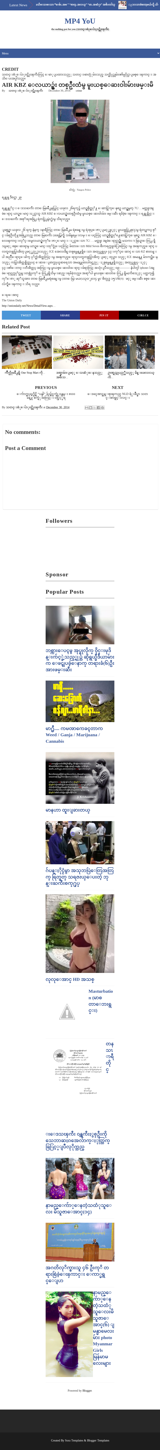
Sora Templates (74, 1440)
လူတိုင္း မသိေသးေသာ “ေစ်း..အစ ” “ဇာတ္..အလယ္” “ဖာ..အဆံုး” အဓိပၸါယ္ (53, 4)
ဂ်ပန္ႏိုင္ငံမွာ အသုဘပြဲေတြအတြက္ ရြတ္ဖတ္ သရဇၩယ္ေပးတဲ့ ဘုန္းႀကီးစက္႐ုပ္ (80, 877)
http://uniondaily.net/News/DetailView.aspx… (29, 305)
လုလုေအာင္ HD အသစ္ (70, 979)
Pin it (104, 315)
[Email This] (87, 408)
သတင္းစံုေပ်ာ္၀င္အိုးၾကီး (26, 90)
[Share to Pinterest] (102, 408)
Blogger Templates (98, 1440)
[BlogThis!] (91, 408)
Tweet (26, 315)
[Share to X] (94, 408)
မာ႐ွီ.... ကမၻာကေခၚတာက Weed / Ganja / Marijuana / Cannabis (74, 735)
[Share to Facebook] (98, 408)
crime (79, 90)
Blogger (87, 1390)
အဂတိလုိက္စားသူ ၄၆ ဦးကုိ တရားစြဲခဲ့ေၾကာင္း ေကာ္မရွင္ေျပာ (77, 1274)
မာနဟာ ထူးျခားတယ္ (68, 810)
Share (65, 315)
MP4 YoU (80, 21)
